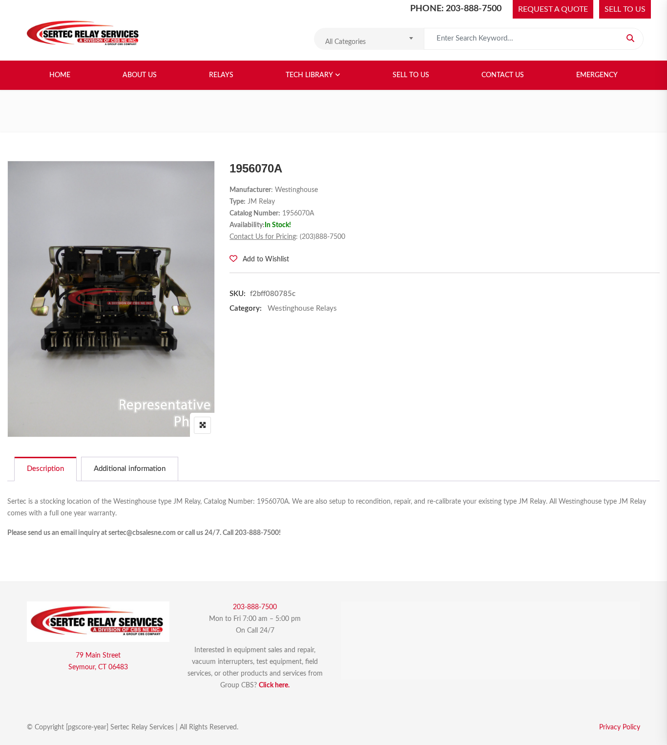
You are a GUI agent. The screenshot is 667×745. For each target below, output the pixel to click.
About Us (140, 75)
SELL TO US (625, 9)
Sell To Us (411, 75)
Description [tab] (45, 468)
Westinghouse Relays (302, 308)
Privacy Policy (619, 727)
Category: (245, 308)
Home (59, 75)
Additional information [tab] (130, 468)
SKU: (237, 294)
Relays (221, 75)
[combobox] (369, 39)
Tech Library (309, 75)
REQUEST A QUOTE (553, 9)
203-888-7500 (255, 607)
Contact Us (502, 75)
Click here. (274, 685)
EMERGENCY (597, 75)
